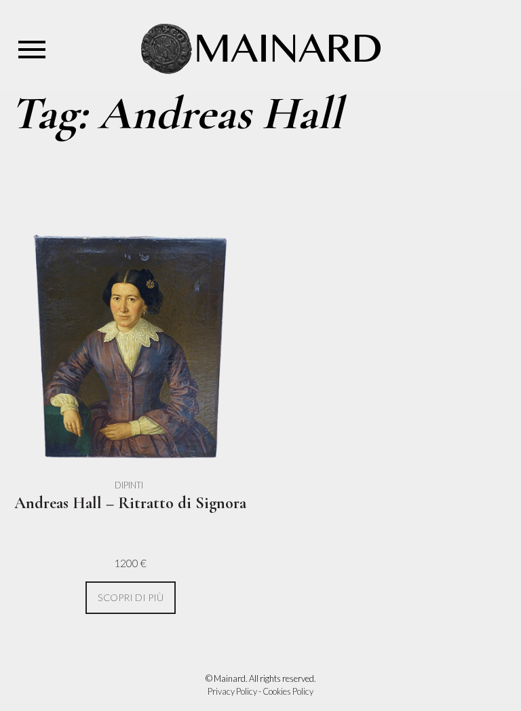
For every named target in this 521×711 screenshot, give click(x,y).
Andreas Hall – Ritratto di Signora (130, 503)
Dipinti (129, 485)
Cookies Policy (288, 691)
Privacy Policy (232, 691)
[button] (130, 598)
